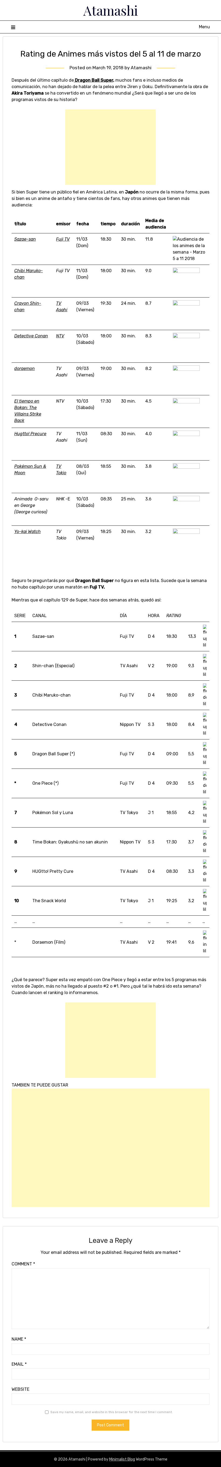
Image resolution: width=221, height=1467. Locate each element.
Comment (23, 1264)
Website (20, 1389)
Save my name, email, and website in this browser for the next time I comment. (111, 1412)
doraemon (24, 368)
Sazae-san (25, 239)
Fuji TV (63, 239)
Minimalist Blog (122, 1459)
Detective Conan (31, 335)
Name (19, 1339)
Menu (204, 26)
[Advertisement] (110, 147)
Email (19, 1364)
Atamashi (110, 10)
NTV (60, 335)
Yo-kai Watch (27, 531)
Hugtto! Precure (30, 433)
